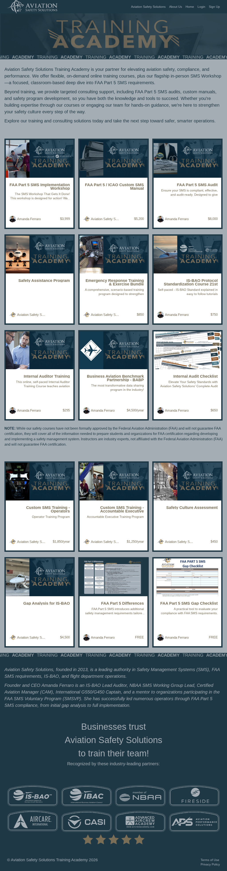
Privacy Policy (210, 864)
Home (190, 6)
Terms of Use (210, 860)
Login (201, 6)
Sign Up (214, 6)
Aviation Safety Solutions (148, 6)
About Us (175, 6)
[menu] (173, 6)
